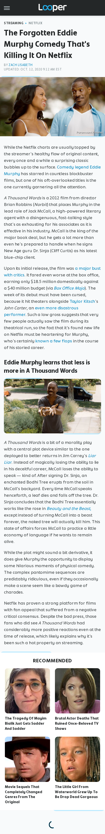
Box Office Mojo (69, 288)
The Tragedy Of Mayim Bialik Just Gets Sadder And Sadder (25, 723)
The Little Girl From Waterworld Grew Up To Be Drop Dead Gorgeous (76, 792)
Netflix (35, 23)
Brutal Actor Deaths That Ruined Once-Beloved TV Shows (77, 723)
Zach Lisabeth (21, 65)
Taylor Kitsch (82, 301)
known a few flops (53, 341)
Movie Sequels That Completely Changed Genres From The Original (23, 794)
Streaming (13, 23)
